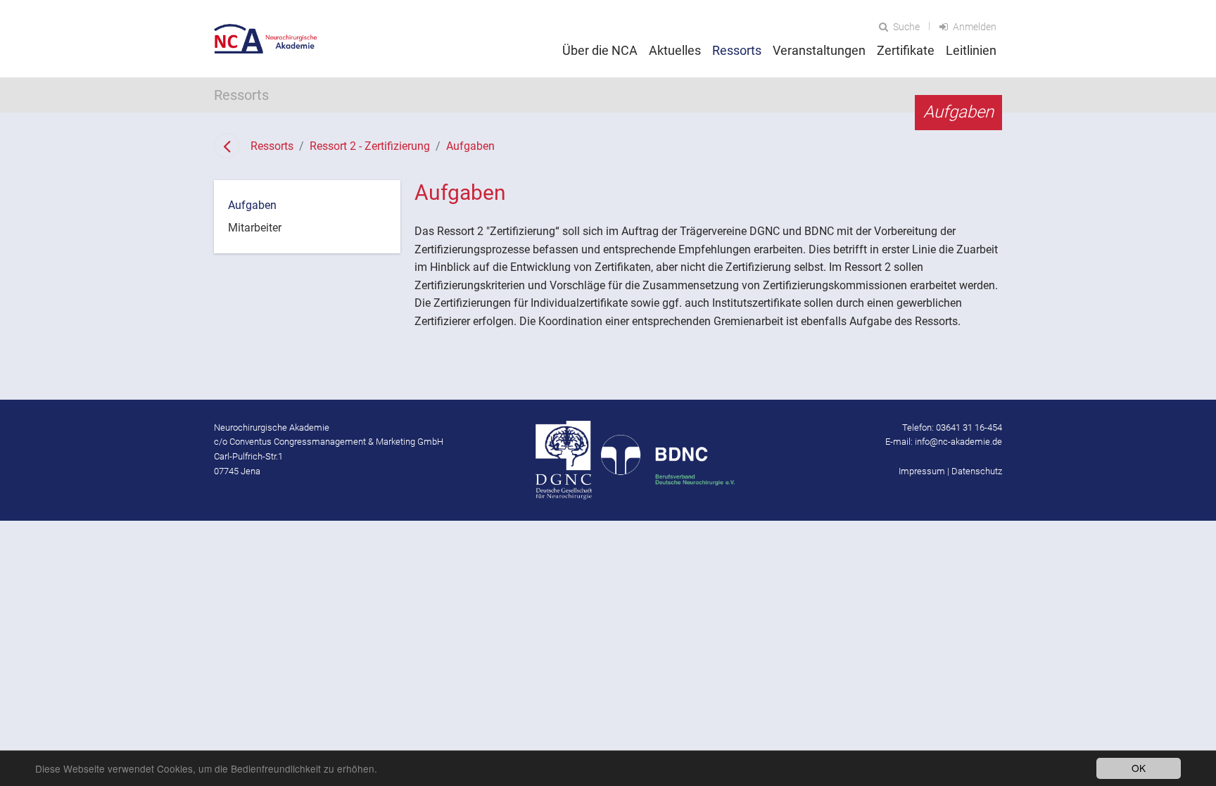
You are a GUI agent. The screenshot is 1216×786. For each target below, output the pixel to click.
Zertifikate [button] (906, 50)
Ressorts (272, 146)
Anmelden (973, 26)
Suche (905, 26)
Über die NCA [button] (600, 50)
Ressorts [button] (736, 50)
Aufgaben (470, 146)
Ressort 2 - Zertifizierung (370, 146)
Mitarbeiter (254, 227)
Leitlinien (971, 50)
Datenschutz (976, 471)
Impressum (922, 471)
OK (1139, 768)
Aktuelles (675, 50)
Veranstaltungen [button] (819, 50)
